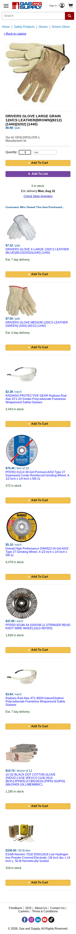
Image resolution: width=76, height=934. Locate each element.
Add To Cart (39, 162)
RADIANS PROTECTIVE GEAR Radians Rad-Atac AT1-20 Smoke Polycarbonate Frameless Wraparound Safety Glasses (36, 399)
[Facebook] (25, 920)
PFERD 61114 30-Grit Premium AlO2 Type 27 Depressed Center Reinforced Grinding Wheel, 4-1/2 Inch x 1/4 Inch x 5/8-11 (38, 475)
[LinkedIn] (38, 920)
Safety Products (24, 26)
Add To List (39, 173)
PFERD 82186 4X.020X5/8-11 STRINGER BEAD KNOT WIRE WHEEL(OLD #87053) (38, 626)
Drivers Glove (61, 26)
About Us (41, 908)
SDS (28, 908)
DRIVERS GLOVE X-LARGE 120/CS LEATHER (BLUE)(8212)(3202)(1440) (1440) (37, 251)
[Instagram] (31, 920)
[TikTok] (51, 920)
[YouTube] (45, 920)
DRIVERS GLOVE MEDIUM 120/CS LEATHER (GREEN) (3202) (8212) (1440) (37, 324)
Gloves (43, 26)
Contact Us (57, 908)
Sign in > (54, 5)
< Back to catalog (15, 33)
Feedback (15, 908)
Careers (23, 911)
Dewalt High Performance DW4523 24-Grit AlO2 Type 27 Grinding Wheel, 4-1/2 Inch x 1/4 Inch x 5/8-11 (37, 552)
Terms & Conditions (45, 911)
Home (6, 26)
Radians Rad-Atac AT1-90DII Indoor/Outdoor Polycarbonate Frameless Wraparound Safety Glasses (35, 701)
